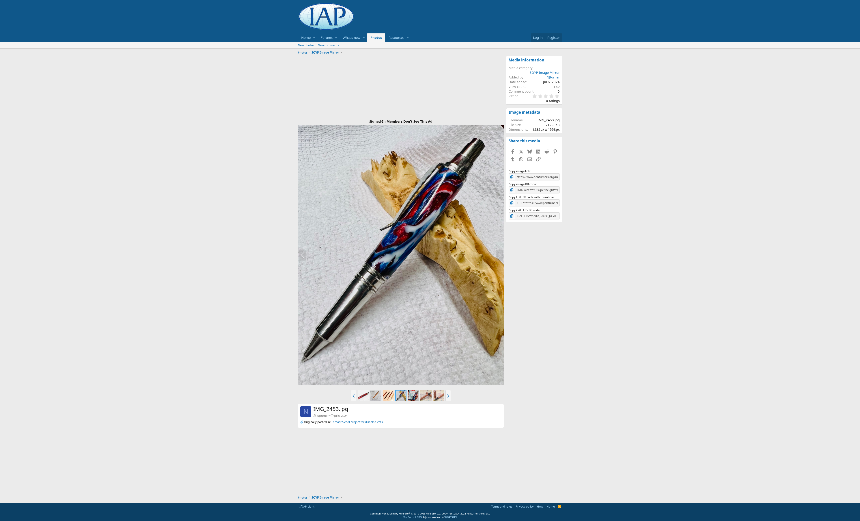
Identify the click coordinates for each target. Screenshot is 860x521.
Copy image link (519, 171)
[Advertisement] (401, 87)
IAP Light (308, 506)
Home (306, 37)
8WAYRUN (451, 517)
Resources (396, 37)
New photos (306, 45)
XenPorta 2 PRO (412, 517)
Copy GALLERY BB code (524, 210)
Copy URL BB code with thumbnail (531, 197)
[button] (314, 37)
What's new (351, 37)
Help (540, 506)
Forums (327, 37)
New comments (328, 45)
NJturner (323, 416)
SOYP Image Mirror (545, 72)
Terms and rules (501, 506)
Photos (376, 37)
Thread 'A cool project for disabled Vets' (357, 422)
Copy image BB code (522, 184)
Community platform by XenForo (405, 513)
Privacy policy (525, 506)
